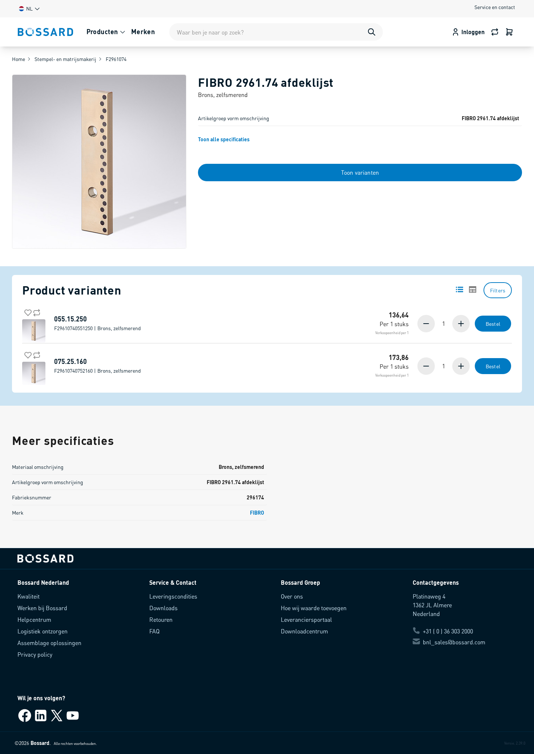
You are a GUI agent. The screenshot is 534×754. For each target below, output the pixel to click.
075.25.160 (97, 365)
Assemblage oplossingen (49, 642)
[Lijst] (459, 289)
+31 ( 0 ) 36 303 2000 (448, 631)
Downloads (163, 608)
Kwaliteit (28, 596)
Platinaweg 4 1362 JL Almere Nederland (432, 604)
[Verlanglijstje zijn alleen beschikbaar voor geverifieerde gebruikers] (26, 311)
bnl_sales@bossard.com (454, 642)
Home (18, 59)
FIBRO (257, 512)
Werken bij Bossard (42, 608)
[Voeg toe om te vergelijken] (35, 311)
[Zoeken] (372, 32)
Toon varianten (360, 172)
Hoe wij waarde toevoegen (314, 608)
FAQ (154, 631)
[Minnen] (427, 323)
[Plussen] (460, 323)
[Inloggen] (509, 32)
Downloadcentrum (304, 631)
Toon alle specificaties (224, 139)
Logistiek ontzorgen (42, 631)
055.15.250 (97, 323)
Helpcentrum (34, 619)
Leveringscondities (173, 596)
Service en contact (494, 7)
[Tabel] (472, 289)
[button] (28, 8)
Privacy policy (34, 654)
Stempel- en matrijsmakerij (65, 59)
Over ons (292, 596)
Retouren (161, 619)
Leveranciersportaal (306, 619)
